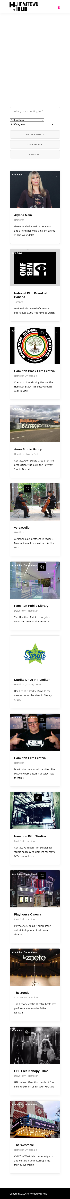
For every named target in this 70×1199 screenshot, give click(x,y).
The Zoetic (21, 992)
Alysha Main (23, 215)
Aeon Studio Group (28, 449)
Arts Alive (17, 174)
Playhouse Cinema (27, 914)
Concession (21, 997)
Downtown (20, 610)
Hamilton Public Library (31, 605)
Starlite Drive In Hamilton (32, 679)
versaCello (22, 527)
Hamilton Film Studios (30, 836)
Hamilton (19, 220)
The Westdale (24, 1145)
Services (28, 409)
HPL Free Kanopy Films (31, 1071)
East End (19, 841)
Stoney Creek (33, 684)
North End (32, 454)
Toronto (18, 302)
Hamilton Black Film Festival (35, 371)
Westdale (31, 375)
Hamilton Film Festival (30, 758)
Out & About (30, 330)
